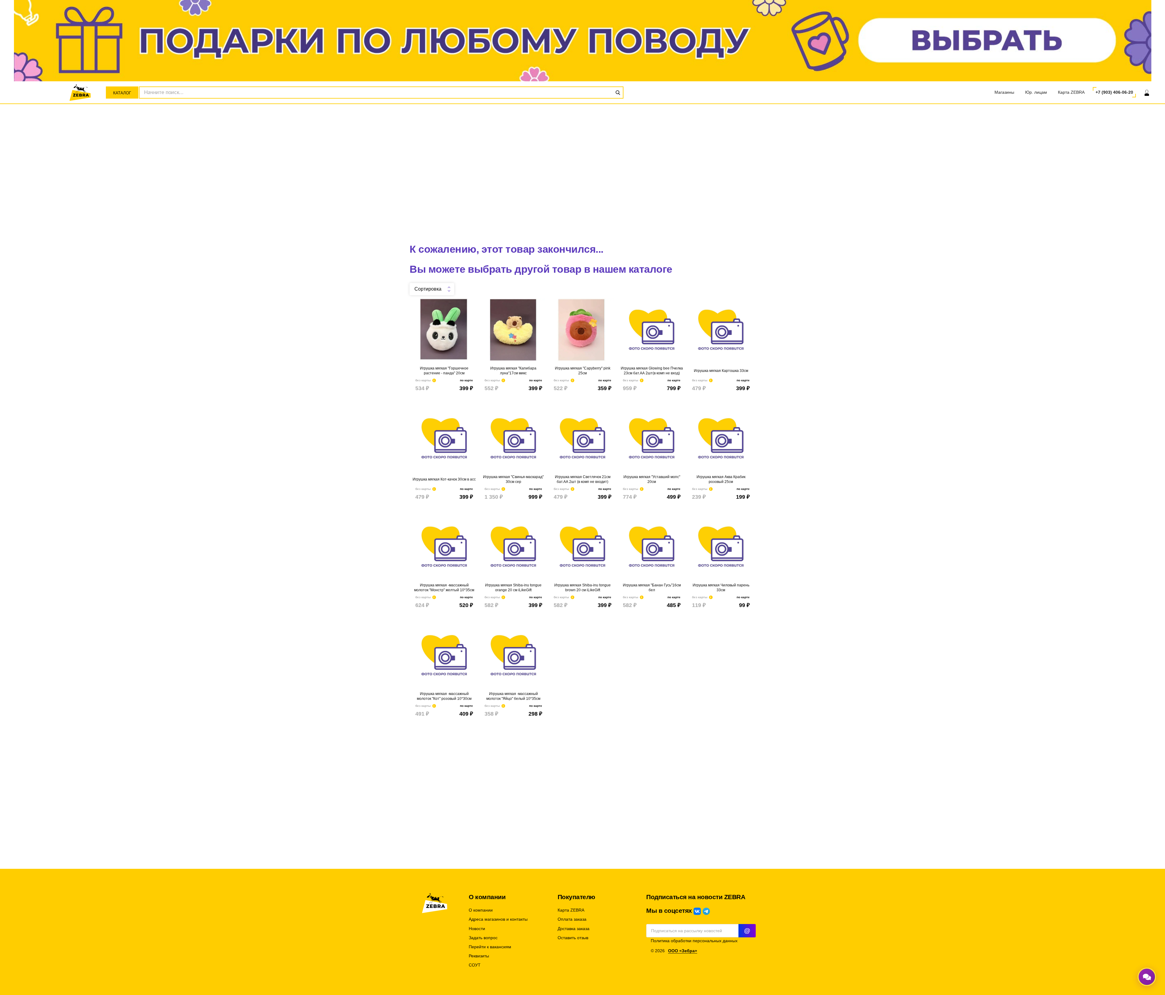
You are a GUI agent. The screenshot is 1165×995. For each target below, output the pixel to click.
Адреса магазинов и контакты (498, 919)
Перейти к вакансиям (490, 947)
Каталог (122, 93)
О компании (481, 910)
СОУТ (475, 965)
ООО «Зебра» (682, 951)
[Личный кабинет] (1147, 92)
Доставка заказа (573, 928)
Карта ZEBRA (1071, 92)
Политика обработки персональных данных (694, 941)
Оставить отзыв (573, 938)
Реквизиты (479, 956)
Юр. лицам (1036, 92)
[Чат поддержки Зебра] (1147, 977)
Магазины (1004, 92)
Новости (477, 928)
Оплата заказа (572, 919)
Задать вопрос (483, 938)
